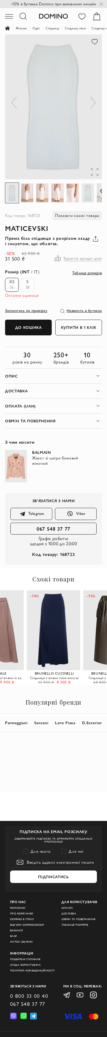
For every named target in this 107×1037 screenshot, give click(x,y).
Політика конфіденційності (32, 970)
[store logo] (53, 16)
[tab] (53, 376)
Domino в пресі (22, 919)
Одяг (36, 28)
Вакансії (16, 930)
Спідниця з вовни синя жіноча (54, 678)
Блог (13, 936)
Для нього (41, 851)
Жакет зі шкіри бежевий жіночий (55, 460)
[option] (12, 284)
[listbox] (18, 284)
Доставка (69, 913)
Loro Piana (65, 722)
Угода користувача (25, 964)
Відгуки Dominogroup (27, 924)
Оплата (67, 907)
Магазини (18, 907)
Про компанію (21, 913)
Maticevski (26, 228)
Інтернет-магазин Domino (10, 28)
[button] (90, 46)
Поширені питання (25, 959)
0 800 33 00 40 (29, 996)
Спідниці (52, 28)
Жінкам (21, 28)
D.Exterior (92, 722)
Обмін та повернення (78, 919)
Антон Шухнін (21, 941)
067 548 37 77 (54, 528)
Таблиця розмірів (75, 924)
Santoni (41, 722)
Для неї (76, 851)
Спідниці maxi (75, 28)
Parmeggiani (16, 722)
